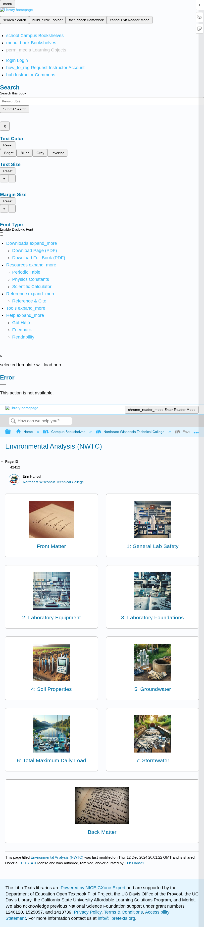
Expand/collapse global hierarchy (11, 432)
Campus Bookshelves (68, 432)
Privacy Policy (88, 912)
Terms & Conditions (123, 912)
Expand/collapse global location (196, 430)
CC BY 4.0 (27, 863)
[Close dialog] (3, 384)
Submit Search (14, 109)
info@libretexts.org (116, 918)
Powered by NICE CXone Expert (94, 887)
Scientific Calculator (31, 286)
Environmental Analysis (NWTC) (57, 857)
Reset (7, 145)
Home (28, 432)
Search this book (13, 93)
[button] (22, 329)
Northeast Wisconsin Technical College (133, 432)
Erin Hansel (134, 863)
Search (13, 421)
